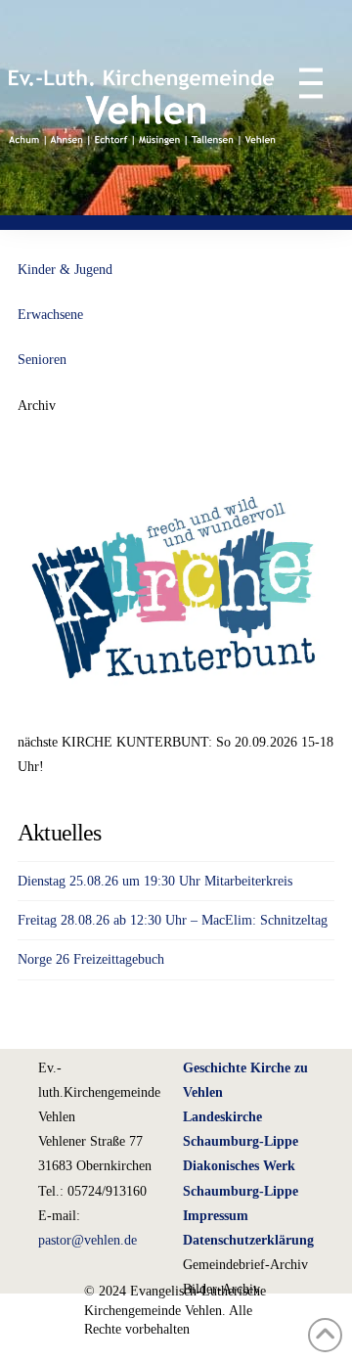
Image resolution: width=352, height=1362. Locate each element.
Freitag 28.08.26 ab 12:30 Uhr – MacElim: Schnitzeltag (173, 920)
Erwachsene (50, 314)
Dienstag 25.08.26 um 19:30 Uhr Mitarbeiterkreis (155, 881)
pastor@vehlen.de (87, 1240)
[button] (302, 82)
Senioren (42, 359)
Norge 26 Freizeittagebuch (91, 959)
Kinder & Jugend (65, 269)
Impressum (215, 1215)
